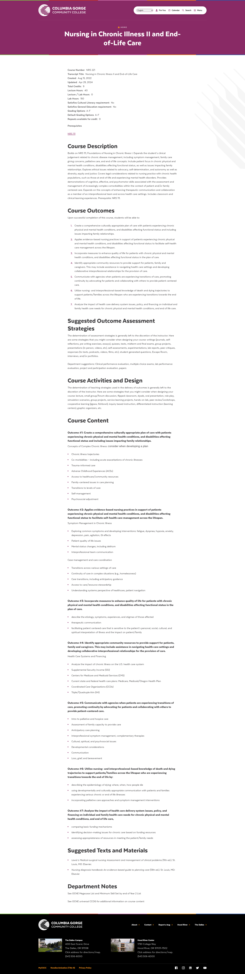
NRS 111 (71, 133)
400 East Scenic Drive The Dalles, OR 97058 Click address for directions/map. (83, 948)
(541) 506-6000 (73, 956)
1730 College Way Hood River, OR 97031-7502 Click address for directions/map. (155, 948)
